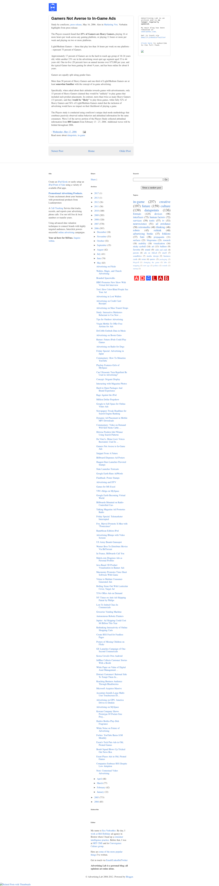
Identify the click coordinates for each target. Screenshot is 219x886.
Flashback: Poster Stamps (107, 477)
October (101, 240)
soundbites (137, 256)
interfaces (138, 217)
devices (158, 214)
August (100, 249)
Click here (146, 43)
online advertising (66, 232)
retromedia (144, 227)
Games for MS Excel (105, 486)
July (99, 253)
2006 (96, 228)
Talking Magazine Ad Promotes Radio (110, 511)
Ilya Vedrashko (109, 830)
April (99, 778)
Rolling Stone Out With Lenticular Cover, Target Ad (112, 587)
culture (165, 205)
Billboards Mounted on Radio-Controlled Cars (110, 504)
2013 (96, 197)
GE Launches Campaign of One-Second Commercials (111, 650)
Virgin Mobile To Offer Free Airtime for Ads (109, 325)
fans (142, 237)
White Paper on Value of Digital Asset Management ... (111, 668)
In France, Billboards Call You (110, 553)
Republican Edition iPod (107, 530)
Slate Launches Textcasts (107, 468)
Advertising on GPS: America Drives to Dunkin (110, 701)
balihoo (163, 246)
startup (135, 268)
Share (93, 179)
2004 (96, 801)
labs (165, 262)
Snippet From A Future (107, 453)
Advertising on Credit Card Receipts (108, 302)
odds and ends (161, 249)
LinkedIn (152, 37)
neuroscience (140, 223)
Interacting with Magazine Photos (111, 383)
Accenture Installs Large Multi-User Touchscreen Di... (110, 694)
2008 (96, 219)
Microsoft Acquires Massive (109, 688)
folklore (166, 233)
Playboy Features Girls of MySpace (107, 366)
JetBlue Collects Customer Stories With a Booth (111, 661)
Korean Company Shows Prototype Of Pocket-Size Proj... (109, 714)
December (102, 231)
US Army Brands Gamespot (109, 542)
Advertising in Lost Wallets (108, 296)
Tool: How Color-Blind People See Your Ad (112, 291)
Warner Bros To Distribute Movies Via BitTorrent (112, 548)
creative (164, 201)
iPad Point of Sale (57, 184)
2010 (96, 210)
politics (156, 265)
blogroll (136, 262)
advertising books (143, 233)
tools (152, 220)
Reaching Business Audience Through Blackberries (109, 683)
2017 (96, 193)
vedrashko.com (148, 32)
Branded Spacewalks (105, 277)
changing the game (151, 262)
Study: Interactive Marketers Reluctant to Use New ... (109, 313)
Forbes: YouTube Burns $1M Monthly (109, 736)
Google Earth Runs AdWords (109, 473)
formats (137, 214)
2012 (96, 202)
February (101, 787)
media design (153, 256)
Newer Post (57, 151)
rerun (144, 259)
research (166, 240)
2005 (96, 797)
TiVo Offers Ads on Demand (109, 593)
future (146, 205)
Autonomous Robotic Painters (109, 616)
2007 (96, 223)
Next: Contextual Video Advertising (107, 772)
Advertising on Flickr (106, 266)
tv (163, 220)
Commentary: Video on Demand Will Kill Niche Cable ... (111, 426)
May (99, 262)
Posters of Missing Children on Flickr (110, 643)
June (99, 258)
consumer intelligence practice (107, 838)
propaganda (159, 236)
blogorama (151, 240)
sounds (164, 265)
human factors (157, 217)
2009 (96, 215)
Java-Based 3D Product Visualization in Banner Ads (110, 566)
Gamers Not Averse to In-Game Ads (83, 18)
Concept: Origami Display (108, 379)
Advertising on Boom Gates (109, 335)
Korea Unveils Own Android (109, 655)
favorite (136, 249)
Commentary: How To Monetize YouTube (111, 359)
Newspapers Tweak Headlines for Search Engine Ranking (111, 412)
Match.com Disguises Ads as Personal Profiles (109, 559)
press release (76, 24)
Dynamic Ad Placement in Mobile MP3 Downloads (111, 419)
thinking (160, 227)
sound (147, 249)
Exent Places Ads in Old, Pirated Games (111, 758)
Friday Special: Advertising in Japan (110, 352)
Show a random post (151, 188)
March (100, 783)
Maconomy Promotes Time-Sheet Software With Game (111, 573)
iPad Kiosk (63, 181)
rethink (157, 230)
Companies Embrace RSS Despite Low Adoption (111, 765)
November (102, 236)
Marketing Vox (111, 24)
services (137, 220)
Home (91, 151)
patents (136, 252)
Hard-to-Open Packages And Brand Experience (109, 389)
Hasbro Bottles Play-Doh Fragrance (107, 722)
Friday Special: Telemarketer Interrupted (109, 518)
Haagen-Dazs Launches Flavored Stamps (111, 463)
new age (146, 265)
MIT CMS (97, 843)
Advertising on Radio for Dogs (110, 346)
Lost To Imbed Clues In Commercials (107, 606)
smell (164, 252)
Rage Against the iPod (106, 394)
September (102, 245)
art (153, 246)
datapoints (71, 135)
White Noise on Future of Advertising (108, 729)
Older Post (125, 151)
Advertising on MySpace (107, 706)
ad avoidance (163, 223)
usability (142, 243)
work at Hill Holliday (100, 833)
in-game (81, 135)
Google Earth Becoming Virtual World (110, 496)
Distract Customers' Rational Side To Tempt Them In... (111, 675)
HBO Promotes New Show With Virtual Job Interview (111, 284)
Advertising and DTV (106, 482)
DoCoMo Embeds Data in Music (111, 330)
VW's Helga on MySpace (107, 490)
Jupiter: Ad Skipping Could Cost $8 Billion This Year (111, 622)
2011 (96, 206)
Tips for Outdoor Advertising (109, 319)
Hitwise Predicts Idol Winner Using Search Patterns (109, 433)
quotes (152, 259)
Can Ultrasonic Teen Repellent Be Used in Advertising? (111, 373)
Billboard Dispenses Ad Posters (110, 457)
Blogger (129, 876)
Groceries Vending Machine (109, 611)
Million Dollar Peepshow (107, 399)
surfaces (136, 240)
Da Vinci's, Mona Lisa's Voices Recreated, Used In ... (110, 440)
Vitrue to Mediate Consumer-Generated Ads (109, 580)
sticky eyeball (139, 246)
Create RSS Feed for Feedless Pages (109, 636)
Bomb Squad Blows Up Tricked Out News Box (110, 750)
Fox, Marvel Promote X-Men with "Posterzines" (111, 525)
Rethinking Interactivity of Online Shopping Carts (111, 629)
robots (136, 230)
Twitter (162, 37)
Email (144, 37)
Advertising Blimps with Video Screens (110, 536)
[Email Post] (84, 131)
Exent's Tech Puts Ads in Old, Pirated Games (110, 743)
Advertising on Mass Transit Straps (112, 307)
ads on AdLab (150, 252)
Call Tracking (57, 208)
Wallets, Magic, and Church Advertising (109, 272)
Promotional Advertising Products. (66, 193)
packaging (163, 259)
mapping (136, 265)
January (101, 791)
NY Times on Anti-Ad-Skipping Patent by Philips (111, 599)
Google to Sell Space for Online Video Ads (110, 405)
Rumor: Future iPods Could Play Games (111, 341)
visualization (159, 243)
